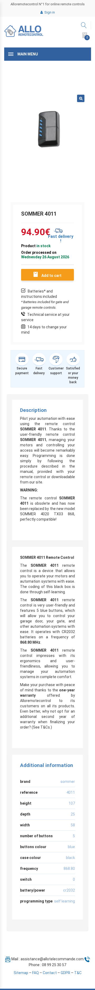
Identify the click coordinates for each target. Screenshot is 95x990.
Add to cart (51, 275)
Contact (50, 973)
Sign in (49, 12)
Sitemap (21, 973)
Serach (84, 25)
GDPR (65, 973)
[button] (80, 98)
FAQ (35, 973)
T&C (78, 973)
